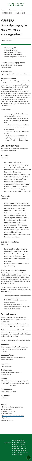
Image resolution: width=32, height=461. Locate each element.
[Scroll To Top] (29, 457)
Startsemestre (7, 40)
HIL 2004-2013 (20, 13)
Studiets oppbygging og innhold (12, 407)
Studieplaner (13, 10)
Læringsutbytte (7, 413)
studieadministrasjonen (20, 452)
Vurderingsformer (8, 420)
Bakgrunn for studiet (8, 411)
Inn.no (22, 10)
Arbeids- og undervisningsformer (13, 415)
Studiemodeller (7, 409)
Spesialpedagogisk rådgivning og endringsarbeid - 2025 (16, 74)
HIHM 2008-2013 (6, 13)
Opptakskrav (6, 418)
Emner (3, 10)
